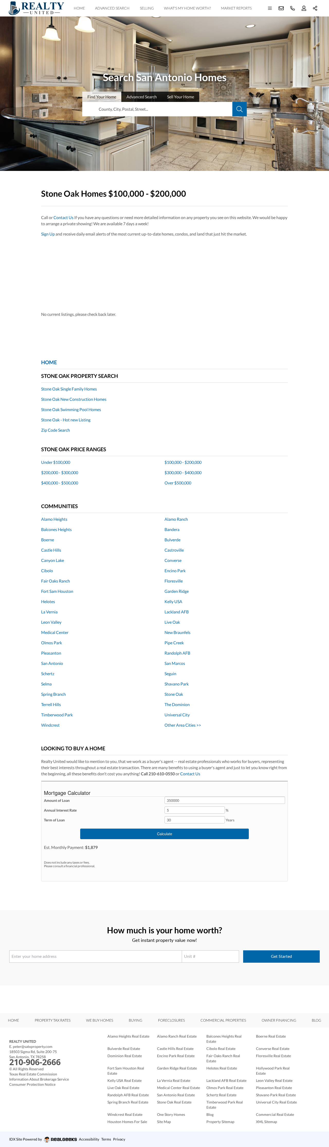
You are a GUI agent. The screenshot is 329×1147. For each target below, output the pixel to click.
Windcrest (50, 725)
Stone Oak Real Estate (174, 1102)
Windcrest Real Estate (124, 1114)
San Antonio (52, 663)
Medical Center (54, 632)
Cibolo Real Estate (220, 1048)
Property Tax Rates (52, 1020)
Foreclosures (171, 1020)
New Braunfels (177, 632)
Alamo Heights (54, 519)
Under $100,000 (55, 462)
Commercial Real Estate (275, 1114)
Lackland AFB (176, 611)
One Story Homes (171, 1114)
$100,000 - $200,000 (183, 462)
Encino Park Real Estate (176, 1056)
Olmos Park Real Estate (224, 1087)
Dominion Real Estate (124, 1056)
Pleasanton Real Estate (274, 1087)
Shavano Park (176, 683)
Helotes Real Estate (221, 1068)
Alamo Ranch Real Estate (177, 1036)
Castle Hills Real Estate (175, 1048)
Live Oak (172, 622)
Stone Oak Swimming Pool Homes (71, 409)
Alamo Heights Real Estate (128, 1036)
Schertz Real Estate (221, 1095)
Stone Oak (173, 694)
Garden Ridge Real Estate (177, 1068)
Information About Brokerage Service (39, 1079)
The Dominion (177, 704)
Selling (147, 8)
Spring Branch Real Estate (127, 1102)
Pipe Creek (174, 642)
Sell (180, 96)
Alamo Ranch (176, 519)
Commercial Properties (223, 1020)
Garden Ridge (176, 591)
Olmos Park (51, 642)
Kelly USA (173, 601)
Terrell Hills (51, 704)
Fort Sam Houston (57, 591)
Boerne (47, 539)
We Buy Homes (99, 1020)
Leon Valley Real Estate (274, 1080)
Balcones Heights (56, 529)
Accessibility (89, 1139)
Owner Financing (279, 1020)
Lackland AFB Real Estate (226, 1080)
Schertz (47, 673)
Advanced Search (112, 8)
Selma (46, 683)
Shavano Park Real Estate (276, 1095)
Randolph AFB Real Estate (128, 1095)
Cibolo (47, 570)
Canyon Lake (52, 560)
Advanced (141, 96)
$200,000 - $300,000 (59, 472)
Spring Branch (53, 694)
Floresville (173, 580)
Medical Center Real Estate (178, 1087)
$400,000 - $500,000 (59, 482)
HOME (49, 362)
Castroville (174, 550)
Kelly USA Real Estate (124, 1080)
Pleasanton (51, 652)
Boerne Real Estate (271, 1036)
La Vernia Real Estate (173, 1080)
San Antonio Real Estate (176, 1095)
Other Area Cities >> (182, 725)
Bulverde (172, 539)
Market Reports (236, 8)
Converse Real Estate (272, 1048)
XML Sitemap (266, 1121)
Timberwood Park (57, 714)
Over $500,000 (177, 482)
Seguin (170, 673)
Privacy (119, 1139)
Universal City (177, 714)
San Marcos (174, 663)
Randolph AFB (177, 652)
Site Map (164, 1121)
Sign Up (48, 233)
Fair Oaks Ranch (55, 580)
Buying (135, 1020)
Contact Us (63, 217)
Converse (172, 560)
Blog (316, 1020)
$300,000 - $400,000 (183, 472)
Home (79, 8)
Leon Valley (51, 622)
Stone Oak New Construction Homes (73, 399)
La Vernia (49, 611)
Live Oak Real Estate (123, 1087)
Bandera (171, 529)
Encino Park (175, 570)
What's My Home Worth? (187, 8)
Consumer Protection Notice (32, 1084)
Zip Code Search (55, 430)
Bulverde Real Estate (123, 1048)
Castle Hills (51, 550)
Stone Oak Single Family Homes (69, 388)
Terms (106, 1139)
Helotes (48, 601)
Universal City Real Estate (276, 1102)
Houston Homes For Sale (127, 1121)
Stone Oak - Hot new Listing (65, 419)
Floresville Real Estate (273, 1056)
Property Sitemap (220, 1121)
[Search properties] (239, 109)
